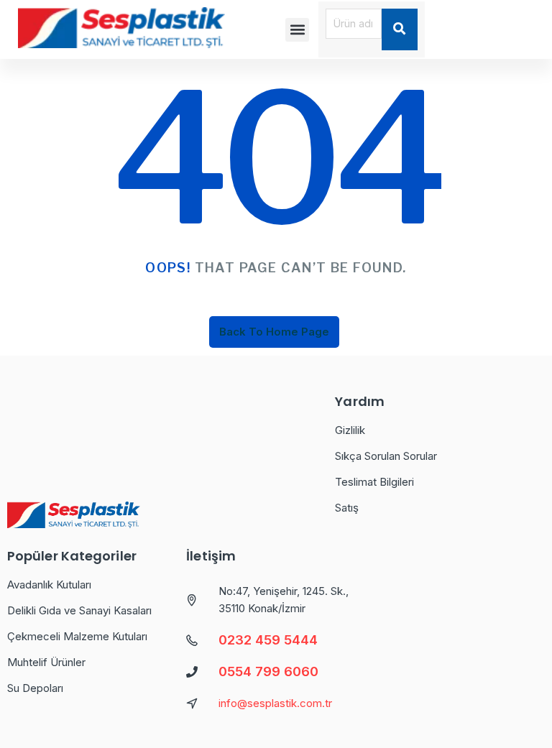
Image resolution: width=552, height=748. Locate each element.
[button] (297, 30)
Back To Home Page (274, 331)
